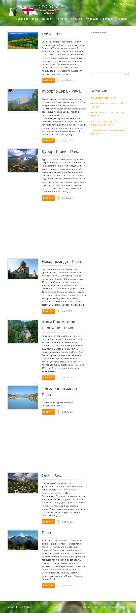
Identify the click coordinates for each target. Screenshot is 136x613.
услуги (96, 606)
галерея (113, 606)
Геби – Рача (53, 34)
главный (85, 606)
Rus (122, 4)
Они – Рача (52, 475)
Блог (104, 606)
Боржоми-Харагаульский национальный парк (104, 123)
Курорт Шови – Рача (60, 151)
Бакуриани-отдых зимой (104, 97)
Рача (46, 532)
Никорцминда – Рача (61, 261)
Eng (116, 4)
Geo (128, 4)
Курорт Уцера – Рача (61, 91)
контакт (124, 606)
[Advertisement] (47, 229)
